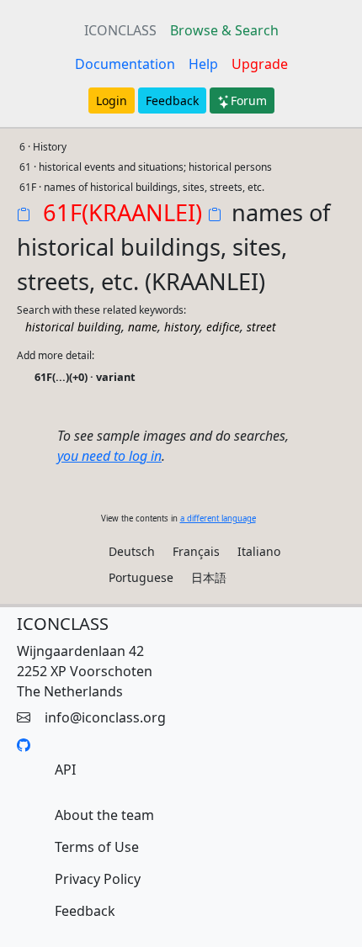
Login (111, 100)
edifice (223, 327)
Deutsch (132, 551)
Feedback (172, 100)
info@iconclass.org (105, 717)
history (182, 327)
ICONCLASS (120, 30)
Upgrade (260, 64)
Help (203, 64)
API (65, 769)
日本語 (208, 577)
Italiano (258, 551)
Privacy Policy (98, 879)
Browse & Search (224, 30)
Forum (249, 100)
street (261, 327)
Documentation (125, 64)
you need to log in (109, 456)
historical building (73, 327)
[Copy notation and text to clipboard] (218, 216)
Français (196, 551)
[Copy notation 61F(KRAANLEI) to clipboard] (27, 216)
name (142, 327)
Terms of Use (97, 847)
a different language (218, 518)
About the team (104, 815)
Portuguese (141, 577)
